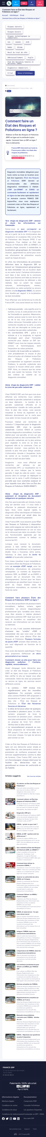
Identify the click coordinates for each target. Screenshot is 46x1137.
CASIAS (18, 42)
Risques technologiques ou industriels (19, 37)
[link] (16, 3)
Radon (10, 47)
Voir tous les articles (34, 776)
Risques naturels (15, 27)
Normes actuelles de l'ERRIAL (27, 984)
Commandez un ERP (18, 158)
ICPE (27, 42)
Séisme (19, 47)
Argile (30, 57)
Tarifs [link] (35, 1129)
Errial (10, 73)
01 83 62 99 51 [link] (8, 1075)
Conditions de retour (9, 1110)
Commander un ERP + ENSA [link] (34, 1114)
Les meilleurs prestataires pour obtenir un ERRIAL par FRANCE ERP (28, 967)
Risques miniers (14, 32)
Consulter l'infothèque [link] (32, 1105)
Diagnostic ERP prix (24, 813)
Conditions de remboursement (13, 1114)
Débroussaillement (15, 57)
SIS (9, 42)
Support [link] (27, 1129)
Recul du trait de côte (17, 52)
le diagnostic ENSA (23, 291)
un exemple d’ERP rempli (21, 566)
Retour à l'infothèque (25, 73)
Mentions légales (8, 1101)
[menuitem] (5, 15)
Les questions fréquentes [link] (33, 1110)
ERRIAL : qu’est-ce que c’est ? (27, 824)
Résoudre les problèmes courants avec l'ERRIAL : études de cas (28, 1017)
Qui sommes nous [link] (15, 1129)
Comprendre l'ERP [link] (30, 1101)
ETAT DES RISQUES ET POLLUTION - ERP (18, 88)
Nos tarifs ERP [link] (29, 1118)
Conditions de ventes (9, 1105)
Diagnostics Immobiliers (18, 68)
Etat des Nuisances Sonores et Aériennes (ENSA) (20, 62)
